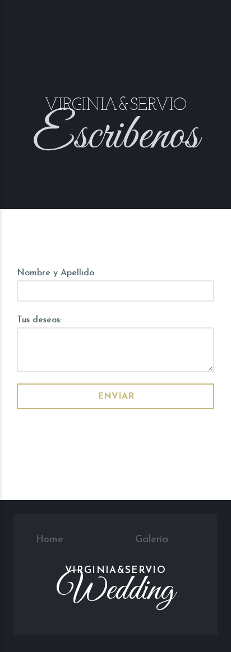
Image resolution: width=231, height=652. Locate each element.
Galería (151, 540)
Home (49, 540)
